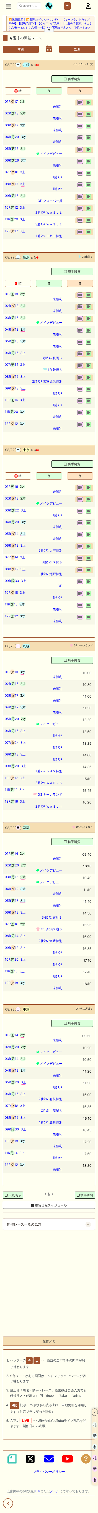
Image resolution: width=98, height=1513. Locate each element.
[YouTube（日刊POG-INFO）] (67, 1458)
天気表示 (14, 1195)
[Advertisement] (49, 1283)
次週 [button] (77, 49)
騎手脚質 (74, 79)
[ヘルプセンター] (86, 1459)
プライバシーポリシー (49, 1471)
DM (37, 1491)
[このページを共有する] (8, 1503)
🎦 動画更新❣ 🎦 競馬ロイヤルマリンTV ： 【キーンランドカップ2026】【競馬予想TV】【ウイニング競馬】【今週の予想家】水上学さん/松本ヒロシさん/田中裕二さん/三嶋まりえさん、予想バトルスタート (50, 25)
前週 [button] (21, 49)
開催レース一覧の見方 (24, 1224)
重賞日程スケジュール (50, 1205)
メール (54, 1491)
